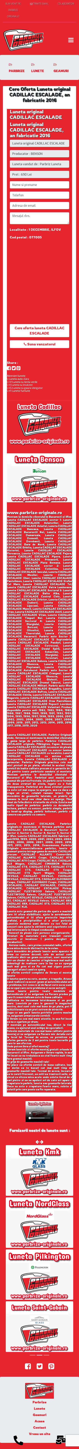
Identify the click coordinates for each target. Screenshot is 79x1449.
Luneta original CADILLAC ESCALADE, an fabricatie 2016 (37, 129)
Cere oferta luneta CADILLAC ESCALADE (39, 330)
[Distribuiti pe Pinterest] (18, 368)
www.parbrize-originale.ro (34, 512)
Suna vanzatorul (40, 344)
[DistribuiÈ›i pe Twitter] (14, 368)
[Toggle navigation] (71, 40)
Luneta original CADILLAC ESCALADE (36, 114)
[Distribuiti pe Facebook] (9, 368)
